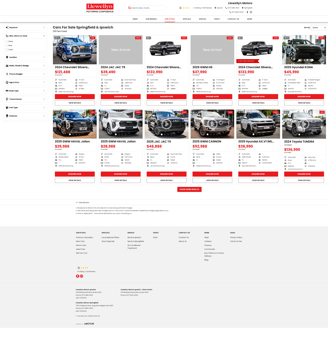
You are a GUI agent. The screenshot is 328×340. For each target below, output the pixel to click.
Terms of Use (236, 241)
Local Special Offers (110, 237)
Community (209, 249)
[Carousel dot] (70, 60)
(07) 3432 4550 (132, 295)
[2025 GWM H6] (212, 49)
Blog (206, 260)
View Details (75, 103)
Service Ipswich (134, 237)
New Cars (80, 241)
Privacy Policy (236, 237)
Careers (207, 241)
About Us (183, 241)
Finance (207, 245)
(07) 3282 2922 (87, 295)
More (249, 19)
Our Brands (151, 19)
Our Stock (170, 19)
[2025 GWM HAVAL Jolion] (75, 124)
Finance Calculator (84, 237)
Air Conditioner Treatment (134, 246)
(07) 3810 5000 (87, 308)
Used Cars (80, 249)
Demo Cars (81, 245)
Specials (187, 19)
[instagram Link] (251, 12)
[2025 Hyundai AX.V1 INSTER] (258, 124)
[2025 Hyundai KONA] (304, 49)
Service (202, 19)
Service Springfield (135, 241)
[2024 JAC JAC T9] (121, 49)
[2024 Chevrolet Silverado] (166, 49)
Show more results (189, 189)
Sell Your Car (81, 253)
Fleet (206, 237)
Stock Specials (108, 241)
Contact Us (233, 19)
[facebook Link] (247, 12)
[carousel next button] (94, 49)
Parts (217, 19)
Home (135, 19)
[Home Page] (100, 8)
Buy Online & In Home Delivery (214, 254)
